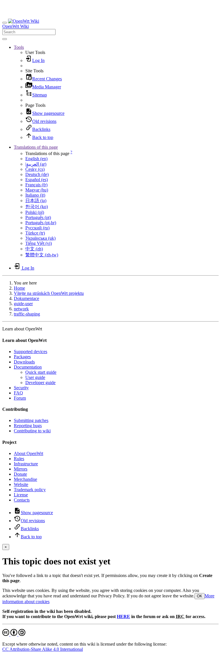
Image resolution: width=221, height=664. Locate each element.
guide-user (23, 303)
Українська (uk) (40, 238)
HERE (123, 616)
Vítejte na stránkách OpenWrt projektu (49, 293)
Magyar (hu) (36, 189)
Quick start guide (40, 372)
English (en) (36, 158)
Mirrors (20, 468)
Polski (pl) (34, 212)
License (21, 494)
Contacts (22, 499)
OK (199, 596)
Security (21, 387)
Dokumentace (26, 298)
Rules (19, 458)
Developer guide (40, 382)
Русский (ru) (37, 227)
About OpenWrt (28, 453)
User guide (35, 377)
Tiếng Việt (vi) (38, 243)
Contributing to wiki (32, 430)
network (21, 308)
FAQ (18, 392)
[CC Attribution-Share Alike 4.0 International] (13, 634)
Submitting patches (31, 420)
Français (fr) (36, 184)
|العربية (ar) (35, 164)
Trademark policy (30, 489)
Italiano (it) (35, 195)
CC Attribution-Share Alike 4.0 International (42, 649)
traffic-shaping (27, 313)
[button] (19, 47)
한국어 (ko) (36, 206)
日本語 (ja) (35, 200)
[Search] (4, 39)
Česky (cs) (35, 169)
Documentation (28, 367)
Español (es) (36, 179)
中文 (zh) (34, 248)
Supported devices (30, 351)
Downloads (24, 361)
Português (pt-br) (40, 222)
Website (21, 484)
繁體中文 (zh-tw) (41, 254)
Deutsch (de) (37, 174)
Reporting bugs (28, 425)
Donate (20, 474)
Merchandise (25, 479)
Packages (22, 356)
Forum (20, 398)
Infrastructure (26, 463)
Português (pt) (38, 217)
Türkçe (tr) (35, 233)
